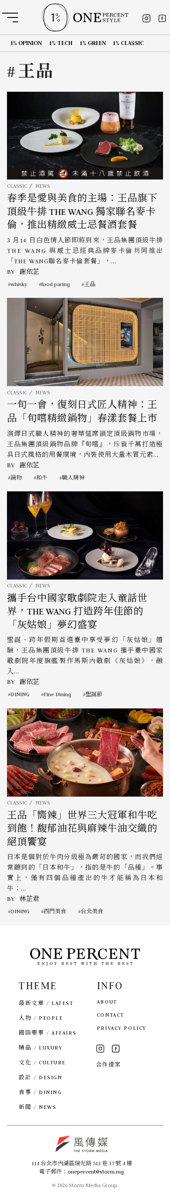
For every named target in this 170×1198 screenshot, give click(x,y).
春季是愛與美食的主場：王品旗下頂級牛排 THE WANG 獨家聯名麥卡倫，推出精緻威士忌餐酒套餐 (82, 212)
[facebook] (162, 18)
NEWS (42, 186)
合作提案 (108, 1064)
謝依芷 (29, 272)
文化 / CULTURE (42, 1062)
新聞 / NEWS (37, 1107)
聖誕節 (93, 694)
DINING (19, 694)
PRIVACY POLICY (121, 1028)
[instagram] (146, 18)
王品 (89, 284)
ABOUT (107, 1001)
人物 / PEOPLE (41, 1018)
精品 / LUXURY (40, 1047)
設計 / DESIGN (40, 1077)
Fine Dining (57, 694)
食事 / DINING (40, 1092)
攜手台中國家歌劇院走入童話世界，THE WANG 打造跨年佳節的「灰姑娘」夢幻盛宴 (77, 612)
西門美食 (55, 911)
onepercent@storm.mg (96, 1171)
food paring (55, 284)
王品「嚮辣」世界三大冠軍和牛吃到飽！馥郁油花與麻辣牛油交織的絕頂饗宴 (82, 829)
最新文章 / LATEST (46, 1003)
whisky (18, 284)
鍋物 (16, 477)
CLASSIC (17, 186)
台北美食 (92, 911)
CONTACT (110, 1015)
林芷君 (29, 899)
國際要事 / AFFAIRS (47, 1032)
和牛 (42, 477)
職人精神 (73, 477)
